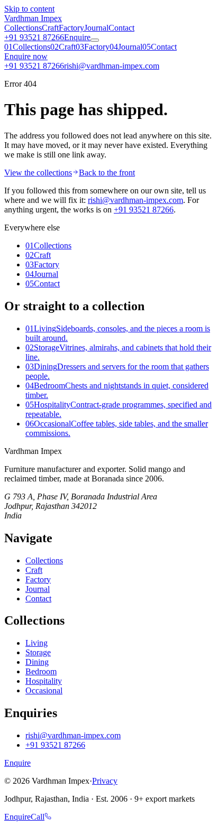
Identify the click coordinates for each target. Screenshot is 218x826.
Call (37, 816)
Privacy (104, 780)
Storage (38, 652)
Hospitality (43, 680)
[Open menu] (94, 40)
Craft (50, 27)
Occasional (43, 690)
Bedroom (41, 671)
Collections (23, 27)
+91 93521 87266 (34, 37)
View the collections (38, 172)
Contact (121, 27)
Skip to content (29, 8)
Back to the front (107, 172)
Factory (71, 27)
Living (36, 642)
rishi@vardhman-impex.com (135, 200)
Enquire (77, 37)
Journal (96, 27)
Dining (37, 661)
